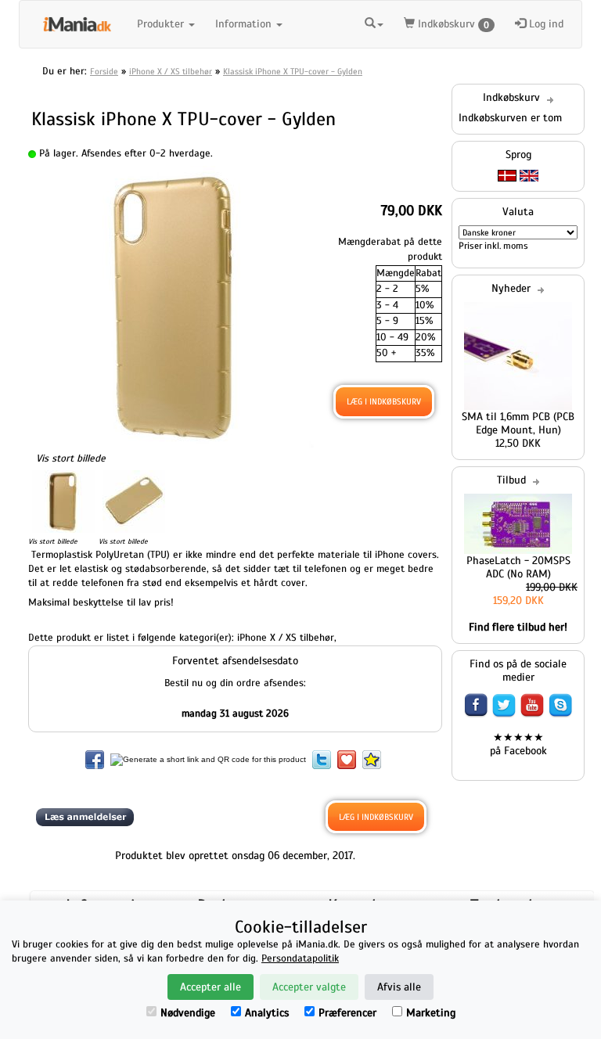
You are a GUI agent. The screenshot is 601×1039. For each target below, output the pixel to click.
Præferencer (347, 1012)
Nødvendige (187, 1012)
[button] (374, 22)
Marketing (430, 1012)
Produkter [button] (162, 24)
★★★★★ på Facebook (518, 744)
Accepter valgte (309, 987)
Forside (104, 71)
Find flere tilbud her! (518, 627)
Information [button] (245, 24)
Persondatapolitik (300, 958)
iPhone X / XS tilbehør (170, 71)
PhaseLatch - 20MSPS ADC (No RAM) (518, 567)
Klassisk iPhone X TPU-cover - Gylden (292, 71)
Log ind (544, 24)
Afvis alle (399, 987)
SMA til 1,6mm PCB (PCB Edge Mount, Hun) (518, 423)
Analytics (267, 1012)
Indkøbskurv (452, 24)
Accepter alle (210, 987)
